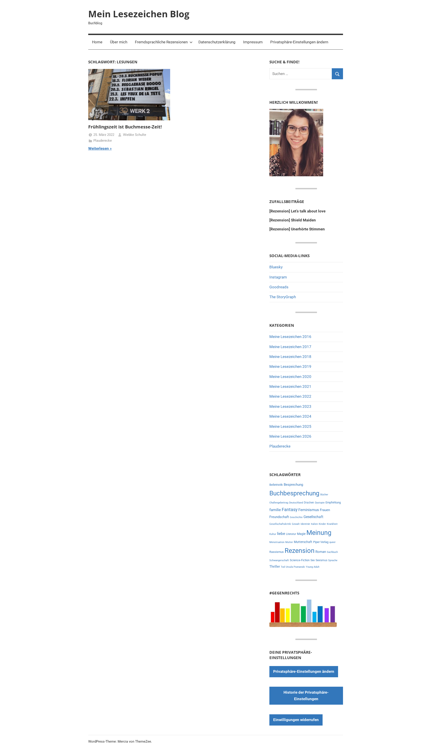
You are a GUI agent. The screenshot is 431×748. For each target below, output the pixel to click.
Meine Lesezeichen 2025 (290, 426)
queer (332, 542)
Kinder (322, 524)
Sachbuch (332, 552)
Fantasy (289, 509)
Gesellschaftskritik (280, 524)
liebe (281, 533)
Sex (312, 560)
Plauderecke (102, 141)
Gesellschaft (313, 517)
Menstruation (276, 542)
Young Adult (312, 566)
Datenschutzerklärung (216, 42)
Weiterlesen (98, 148)
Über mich (118, 42)
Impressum (253, 42)
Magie (301, 534)
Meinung (318, 532)
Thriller (274, 567)
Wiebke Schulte (134, 135)
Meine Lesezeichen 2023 (290, 406)
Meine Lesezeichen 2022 (290, 396)
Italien (314, 524)
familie (275, 509)
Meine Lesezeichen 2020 (290, 376)
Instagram (278, 277)
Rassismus (276, 552)
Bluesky (276, 267)
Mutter (289, 542)
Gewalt (296, 524)
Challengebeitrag (278, 502)
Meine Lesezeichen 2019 (290, 366)
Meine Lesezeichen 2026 (290, 436)
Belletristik (276, 484)
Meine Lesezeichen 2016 (290, 336)
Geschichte (296, 517)
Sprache (332, 560)
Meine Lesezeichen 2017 (290, 346)
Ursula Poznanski (295, 566)
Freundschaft (279, 517)
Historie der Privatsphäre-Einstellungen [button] (306, 695)
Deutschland (296, 502)
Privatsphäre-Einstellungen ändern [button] (299, 42)
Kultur (272, 534)
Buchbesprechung (294, 493)
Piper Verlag (320, 542)
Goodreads (278, 287)
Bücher (324, 494)
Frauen (325, 510)
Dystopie (320, 502)
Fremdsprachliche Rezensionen (161, 42)
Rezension (299, 550)
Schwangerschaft (279, 560)
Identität (305, 524)
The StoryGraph (282, 297)
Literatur (291, 534)
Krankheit (332, 524)
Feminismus (308, 509)
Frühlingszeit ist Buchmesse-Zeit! (125, 127)
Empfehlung (333, 502)
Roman (320, 552)
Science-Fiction (300, 560)
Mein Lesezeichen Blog (138, 14)
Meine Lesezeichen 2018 (290, 356)
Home (97, 42)
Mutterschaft (303, 542)
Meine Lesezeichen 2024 (290, 416)
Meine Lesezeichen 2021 (290, 386)
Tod (283, 566)
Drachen (309, 502)
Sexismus (321, 560)
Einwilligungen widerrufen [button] (296, 719)
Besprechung (293, 485)
